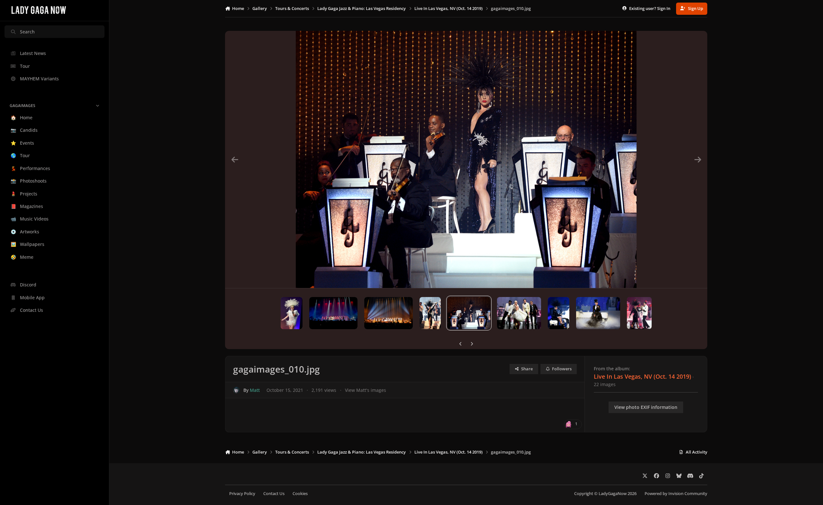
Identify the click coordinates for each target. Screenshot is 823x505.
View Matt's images (365, 390)
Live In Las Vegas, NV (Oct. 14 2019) (642, 376)
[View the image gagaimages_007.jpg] (598, 313)
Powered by (676, 493)
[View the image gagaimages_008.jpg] (558, 313)
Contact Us (274, 493)
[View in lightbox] (466, 159)
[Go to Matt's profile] (236, 390)
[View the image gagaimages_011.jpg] (430, 313)
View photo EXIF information (645, 407)
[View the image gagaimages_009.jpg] (519, 313)
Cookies (300, 493)
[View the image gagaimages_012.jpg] (388, 313)
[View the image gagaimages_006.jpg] (639, 313)
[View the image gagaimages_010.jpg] (469, 313)
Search (27, 32)
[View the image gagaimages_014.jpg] (292, 313)
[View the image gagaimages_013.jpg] (333, 313)
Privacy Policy (242, 493)
